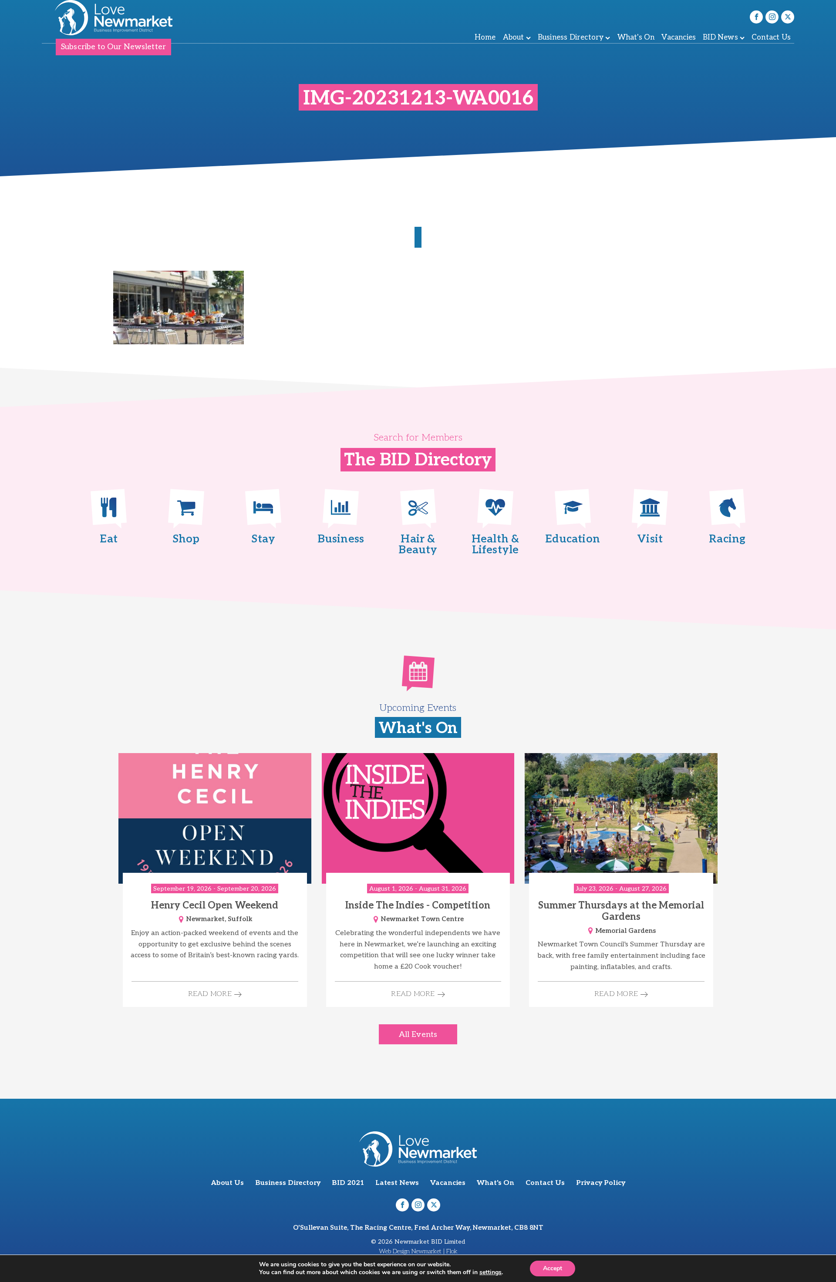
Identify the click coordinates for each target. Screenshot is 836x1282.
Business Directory (571, 37)
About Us (227, 1183)
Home (485, 37)
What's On (636, 37)
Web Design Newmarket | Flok (418, 1251)
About (513, 37)
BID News (720, 37)
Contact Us (771, 37)
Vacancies (678, 37)
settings (490, 1272)
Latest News (397, 1183)
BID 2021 (348, 1183)
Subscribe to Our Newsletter (113, 46)
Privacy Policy (600, 1183)
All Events (418, 1034)
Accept (552, 1268)
